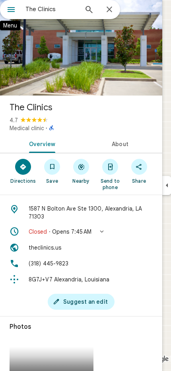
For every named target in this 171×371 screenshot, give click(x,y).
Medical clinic (27, 128)
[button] (81, 232)
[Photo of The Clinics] (81, 48)
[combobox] (51, 9)
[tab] (41, 143)
